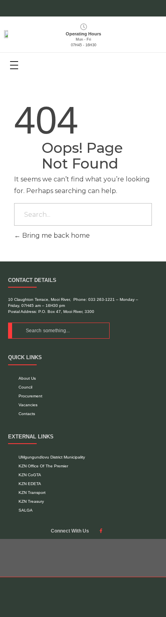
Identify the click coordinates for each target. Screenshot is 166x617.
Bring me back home (55, 235)
